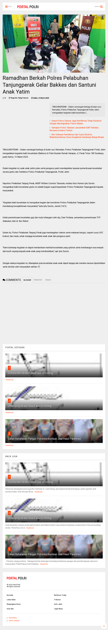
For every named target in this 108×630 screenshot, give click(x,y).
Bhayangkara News (14, 604)
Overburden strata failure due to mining (30, 373)
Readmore (9, 380)
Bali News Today (60, 595)
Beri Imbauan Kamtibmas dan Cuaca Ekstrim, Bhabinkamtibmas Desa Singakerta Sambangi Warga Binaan (77, 136)
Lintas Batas (11, 600)
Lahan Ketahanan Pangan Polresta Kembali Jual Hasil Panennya (44, 438)
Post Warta (13, 618)
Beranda (10, 595)
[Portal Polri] (28, 7)
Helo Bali (10, 609)
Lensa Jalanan (14, 621)
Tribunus (57, 600)
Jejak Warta (58, 609)
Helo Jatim (58, 604)
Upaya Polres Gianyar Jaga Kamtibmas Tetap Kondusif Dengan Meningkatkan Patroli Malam (76, 122)
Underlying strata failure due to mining (29, 406)
